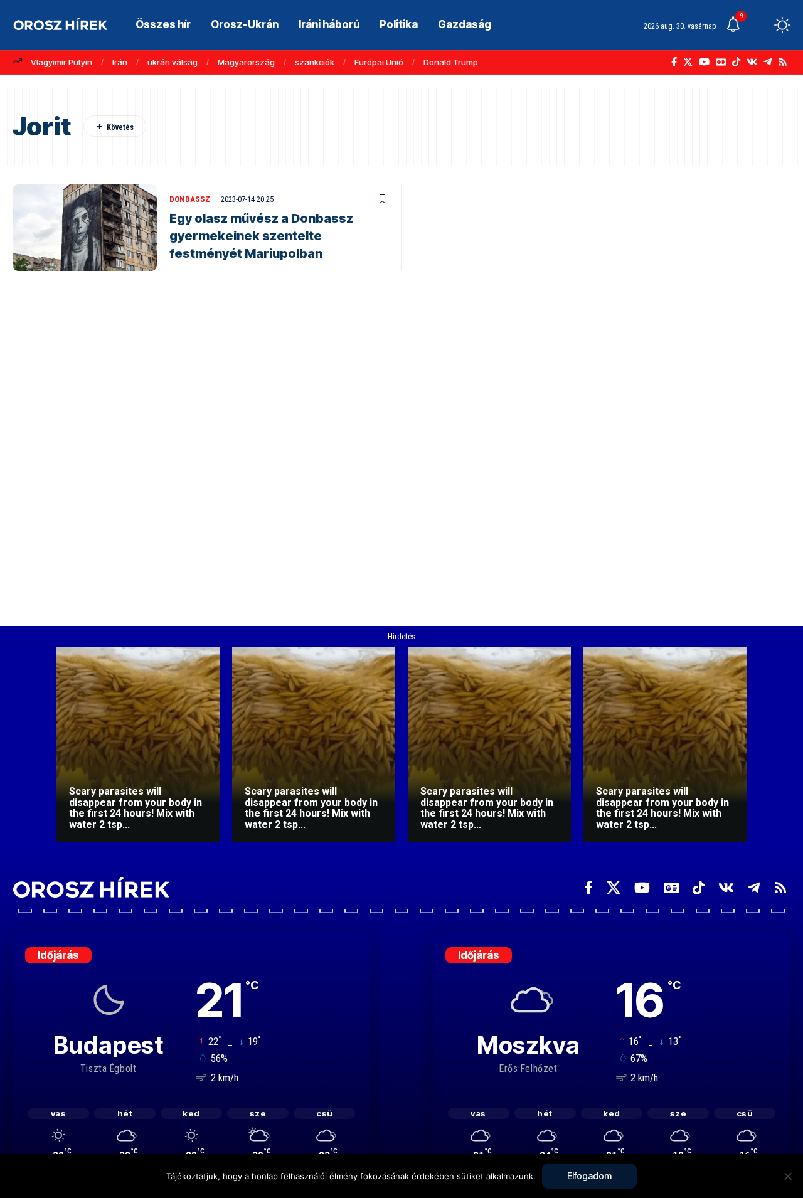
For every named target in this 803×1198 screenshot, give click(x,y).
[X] (688, 62)
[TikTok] (736, 62)
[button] (759, 25)
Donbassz (189, 199)
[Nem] (787, 1176)
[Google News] (721, 62)
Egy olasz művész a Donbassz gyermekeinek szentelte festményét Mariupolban (261, 236)
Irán (119, 62)
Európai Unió (378, 62)
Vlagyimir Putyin (61, 62)
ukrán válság (172, 62)
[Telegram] (767, 62)
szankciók (314, 62)
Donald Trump (450, 62)
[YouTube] (704, 62)
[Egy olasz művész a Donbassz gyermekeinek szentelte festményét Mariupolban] (85, 227)
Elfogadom (589, 1175)
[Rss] (782, 62)
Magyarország (246, 62)
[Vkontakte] (751, 62)
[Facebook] (674, 62)
